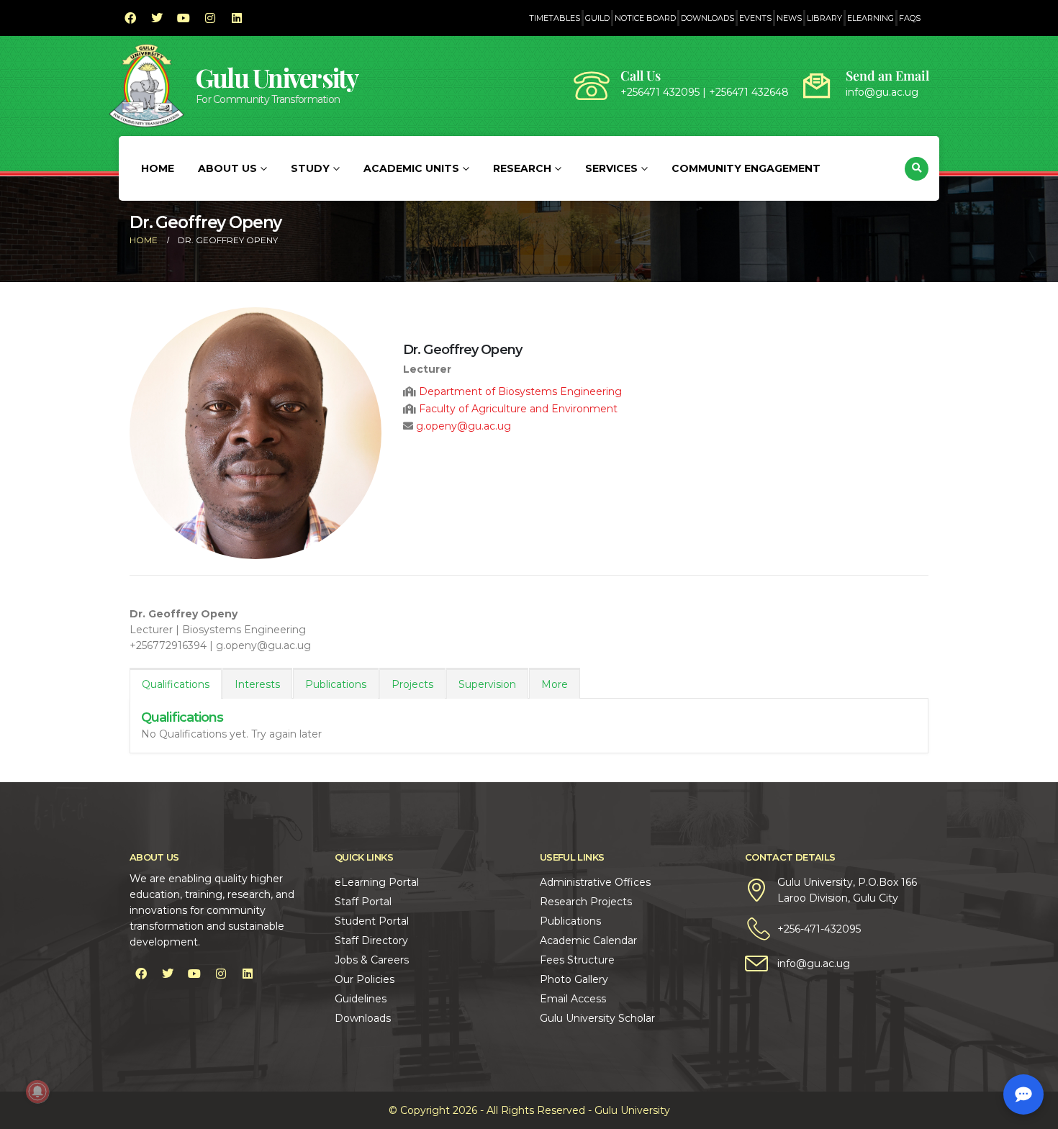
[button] (916, 169)
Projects (412, 684)
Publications (335, 684)
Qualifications (175, 684)
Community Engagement (746, 168)
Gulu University (277, 77)
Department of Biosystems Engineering (520, 391)
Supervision (487, 684)
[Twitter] (156, 18)
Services (611, 168)
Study (310, 168)
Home (157, 168)
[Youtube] (183, 18)
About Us (227, 168)
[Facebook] (130, 18)
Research (522, 168)
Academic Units (411, 168)
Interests (257, 684)
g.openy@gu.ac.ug (463, 426)
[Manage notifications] (37, 1091)
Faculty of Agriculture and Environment (518, 408)
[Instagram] (210, 18)
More (554, 684)
